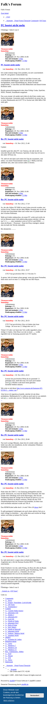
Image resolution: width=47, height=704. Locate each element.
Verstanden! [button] (34, 695)
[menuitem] (7, 17)
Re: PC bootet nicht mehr (12, 139)
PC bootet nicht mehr (13, 25)
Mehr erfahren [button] (8, 701)
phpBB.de (24, 684)
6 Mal (21, 59)
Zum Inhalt (5, 13)
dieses (36, 507)
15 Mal (24, 61)
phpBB (12, 681)
